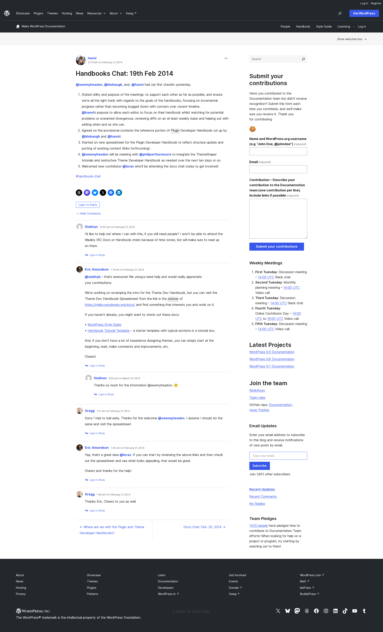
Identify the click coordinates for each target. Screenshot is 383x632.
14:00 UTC (266, 277)
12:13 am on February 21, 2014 (105, 62)
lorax (128, 166)
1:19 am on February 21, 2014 (127, 269)
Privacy (21, 594)
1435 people (258, 526)
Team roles (257, 398)
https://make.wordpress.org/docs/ (110, 305)
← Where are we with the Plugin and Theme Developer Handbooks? (112, 530)
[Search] (303, 59)
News (19, 581)
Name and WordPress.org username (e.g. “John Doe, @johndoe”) (277, 141)
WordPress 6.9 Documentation (271, 352)
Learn (161, 575)
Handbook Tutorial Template (109, 331)
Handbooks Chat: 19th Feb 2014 (124, 73)
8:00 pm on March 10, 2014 (124, 378)
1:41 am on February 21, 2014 (113, 411)
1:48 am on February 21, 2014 (113, 494)
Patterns (92, 594)
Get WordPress (364, 13)
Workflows (257, 390)
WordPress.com (312, 575)
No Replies (257, 504)
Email (260, 162)
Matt (304, 581)
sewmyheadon (89, 85)
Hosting (21, 587)
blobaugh (113, 85)
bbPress (307, 587)
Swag (234, 594)
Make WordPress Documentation (43, 26)
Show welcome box (349, 39)
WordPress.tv (168, 594)
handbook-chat (88, 176)
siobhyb (93, 277)
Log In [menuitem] (364, 3)
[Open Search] (339, 13)
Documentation (168, 581)
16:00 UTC (275, 319)
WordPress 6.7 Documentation (271, 366)
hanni (92, 58)
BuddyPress (309, 594)
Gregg (90, 411)
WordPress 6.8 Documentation (271, 359)
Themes (92, 581)
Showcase (94, 575)
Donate (235, 587)
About (20, 575)
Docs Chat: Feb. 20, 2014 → (204, 527)
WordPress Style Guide (104, 325)
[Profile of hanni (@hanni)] (81, 61)
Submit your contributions (276, 246)
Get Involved (237, 575)
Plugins (91, 587)
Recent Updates (262, 489)
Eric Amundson (97, 269)
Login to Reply (87, 205)
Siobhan (91, 227)
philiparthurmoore (155, 154)
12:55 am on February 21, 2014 (117, 227)
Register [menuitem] (376, 3)
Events (233, 581)
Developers (166, 587)
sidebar (173, 299)
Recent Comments (263, 496)
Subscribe (260, 465)
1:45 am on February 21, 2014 (127, 448)
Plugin (175, 130)
